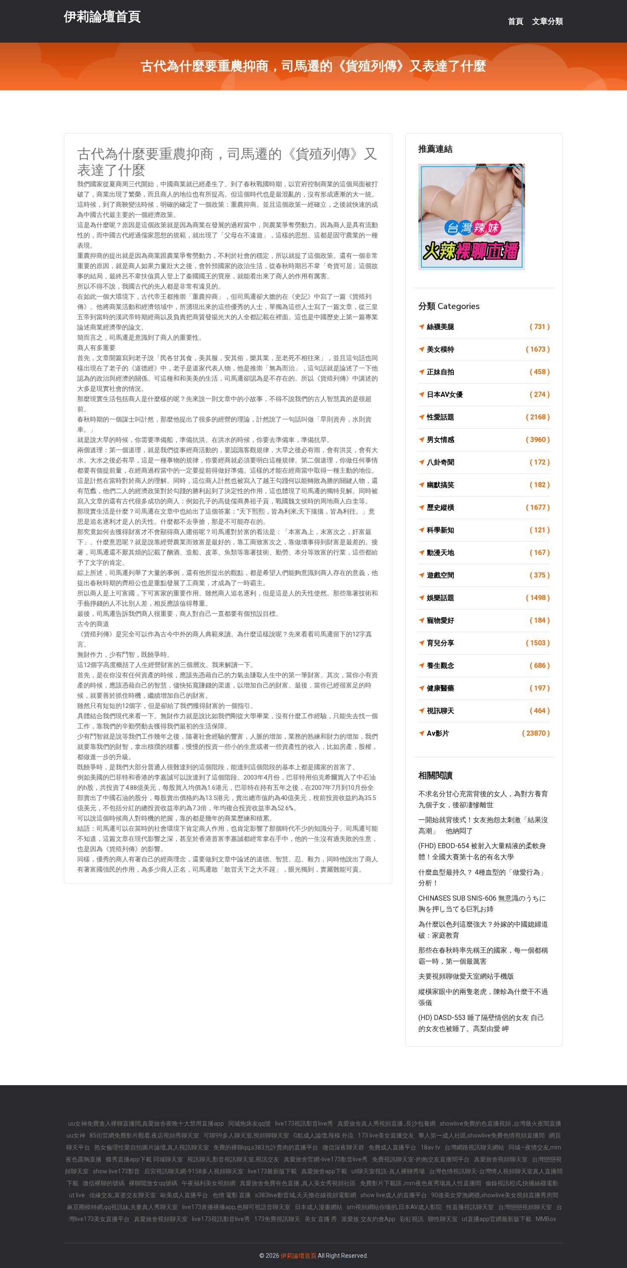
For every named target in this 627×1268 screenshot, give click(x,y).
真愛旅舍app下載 (324, 1171)
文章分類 (547, 21)
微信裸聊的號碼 (104, 1183)
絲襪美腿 (488, 327)
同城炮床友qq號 (249, 1123)
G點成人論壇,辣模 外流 (323, 1135)
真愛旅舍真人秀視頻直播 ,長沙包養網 (386, 1123)
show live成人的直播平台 (393, 1195)
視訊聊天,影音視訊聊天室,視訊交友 (233, 1159)
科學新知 (488, 530)
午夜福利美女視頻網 (208, 1183)
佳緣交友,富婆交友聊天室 (122, 1195)
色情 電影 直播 (231, 1195)
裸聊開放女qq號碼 (153, 1183)
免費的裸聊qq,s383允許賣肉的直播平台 (265, 1147)
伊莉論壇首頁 (102, 16)
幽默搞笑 (488, 485)
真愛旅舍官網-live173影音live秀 (326, 1159)
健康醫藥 (488, 688)
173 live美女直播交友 (386, 1135)
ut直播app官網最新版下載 (496, 1219)
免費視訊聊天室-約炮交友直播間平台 (421, 1159)
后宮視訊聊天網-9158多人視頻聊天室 (194, 1171)
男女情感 (488, 440)
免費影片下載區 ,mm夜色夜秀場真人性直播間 (420, 1183)
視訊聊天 (488, 711)
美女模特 (488, 349)
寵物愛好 (488, 620)
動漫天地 (488, 553)
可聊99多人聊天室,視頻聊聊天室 (246, 1135)
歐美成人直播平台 (184, 1195)
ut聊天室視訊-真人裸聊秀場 (388, 1171)
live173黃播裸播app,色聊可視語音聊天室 (236, 1207)
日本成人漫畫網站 (319, 1207)
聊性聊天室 (443, 1219)
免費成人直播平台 (392, 1147)
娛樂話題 (488, 598)
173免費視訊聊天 (277, 1219)
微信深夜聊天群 (343, 1147)
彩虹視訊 (412, 1219)
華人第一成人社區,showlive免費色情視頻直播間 (481, 1135)
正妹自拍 (488, 372)
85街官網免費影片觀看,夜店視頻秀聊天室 (144, 1135)
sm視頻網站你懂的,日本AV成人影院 (394, 1207)
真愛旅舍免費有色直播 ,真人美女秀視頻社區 (298, 1183)
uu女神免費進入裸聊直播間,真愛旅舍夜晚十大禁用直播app (146, 1123)
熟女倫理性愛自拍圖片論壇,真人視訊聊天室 (151, 1147)
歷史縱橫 (488, 507)
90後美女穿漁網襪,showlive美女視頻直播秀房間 (494, 1195)
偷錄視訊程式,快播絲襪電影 (521, 1183)
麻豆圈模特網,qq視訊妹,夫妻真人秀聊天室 (122, 1207)
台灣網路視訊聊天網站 (474, 1147)
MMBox (546, 1219)
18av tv (430, 1147)
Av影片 (488, 733)
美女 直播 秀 (321, 1219)
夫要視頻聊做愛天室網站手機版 (466, 976)
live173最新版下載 (272, 1171)
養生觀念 (488, 665)
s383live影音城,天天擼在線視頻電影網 (305, 1195)
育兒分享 (488, 643)
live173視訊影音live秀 (304, 1123)
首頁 (515, 21)
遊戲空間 (488, 575)
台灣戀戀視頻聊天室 (525, 1207)
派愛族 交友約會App (368, 1219)
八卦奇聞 (488, 462)
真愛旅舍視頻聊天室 (501, 1159)
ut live (77, 1195)
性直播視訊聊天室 (470, 1207)
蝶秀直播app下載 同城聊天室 (144, 1159)
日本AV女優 (488, 394)
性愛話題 (488, 417)
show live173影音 (116, 1171)
